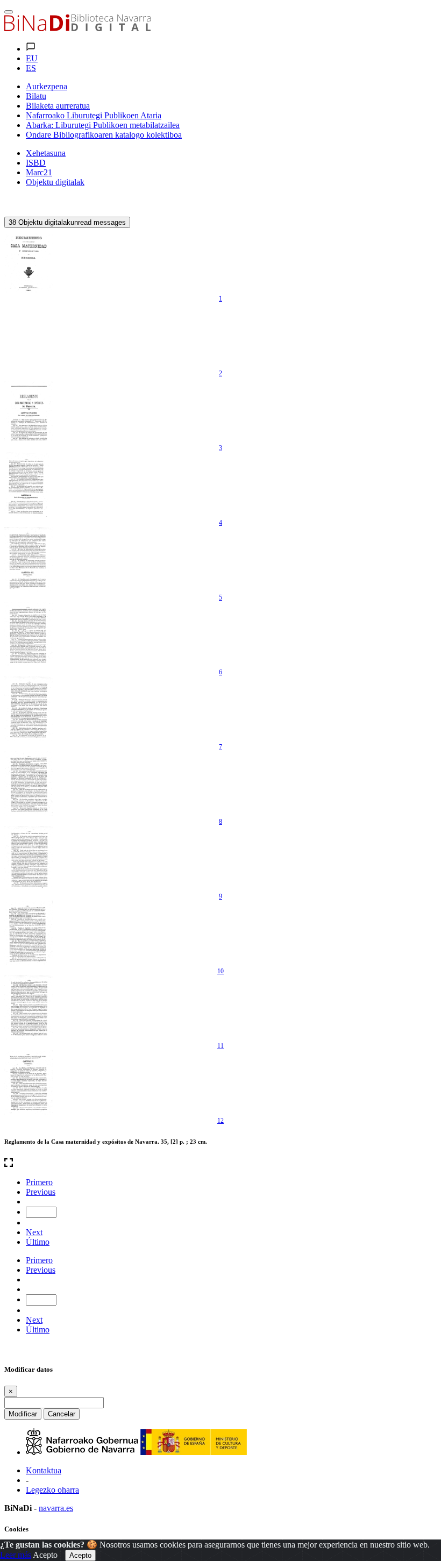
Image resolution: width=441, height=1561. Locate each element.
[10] (28, 933)
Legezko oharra (52, 1489)
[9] (28, 858)
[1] (28, 260)
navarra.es (56, 1508)
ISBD (36, 162)
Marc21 (39, 172)
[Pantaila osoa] (220, 1163)
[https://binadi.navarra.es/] (77, 28)
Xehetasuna (46, 153)
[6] (28, 634)
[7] (28, 708)
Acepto (45, 1554)
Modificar (23, 1414)
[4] (28, 484)
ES (31, 68)
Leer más (15, 1554)
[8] (28, 783)
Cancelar (61, 1414)
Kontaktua (43, 1470)
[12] (28, 1082)
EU (32, 58)
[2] (28, 335)
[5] (28, 559)
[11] (28, 1007)
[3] (28, 409)
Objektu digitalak (55, 182)
